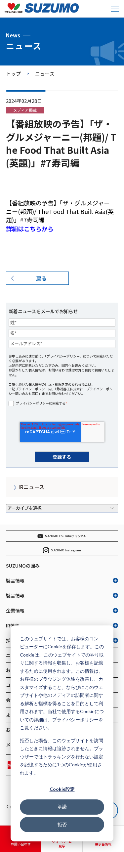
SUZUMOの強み (23, 565)
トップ (13, 73)
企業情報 (15, 610)
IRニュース (31, 487)
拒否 (62, 824)
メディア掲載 (25, 110)
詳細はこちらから (30, 228)
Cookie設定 (62, 789)
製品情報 (15, 580)
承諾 (62, 806)
